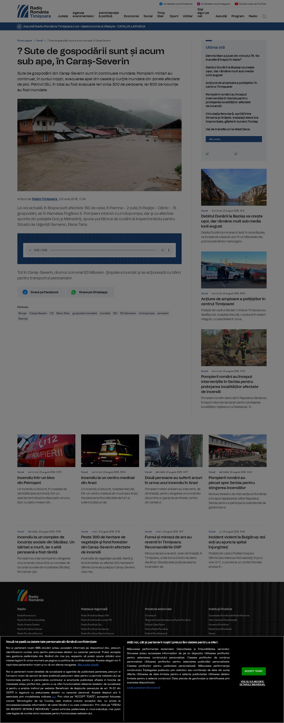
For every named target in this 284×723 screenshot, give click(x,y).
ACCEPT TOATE (254, 671)
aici (54, 697)
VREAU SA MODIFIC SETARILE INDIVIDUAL (252, 683)
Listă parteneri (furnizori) (143, 687)
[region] (142, 679)
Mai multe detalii (88, 664)
